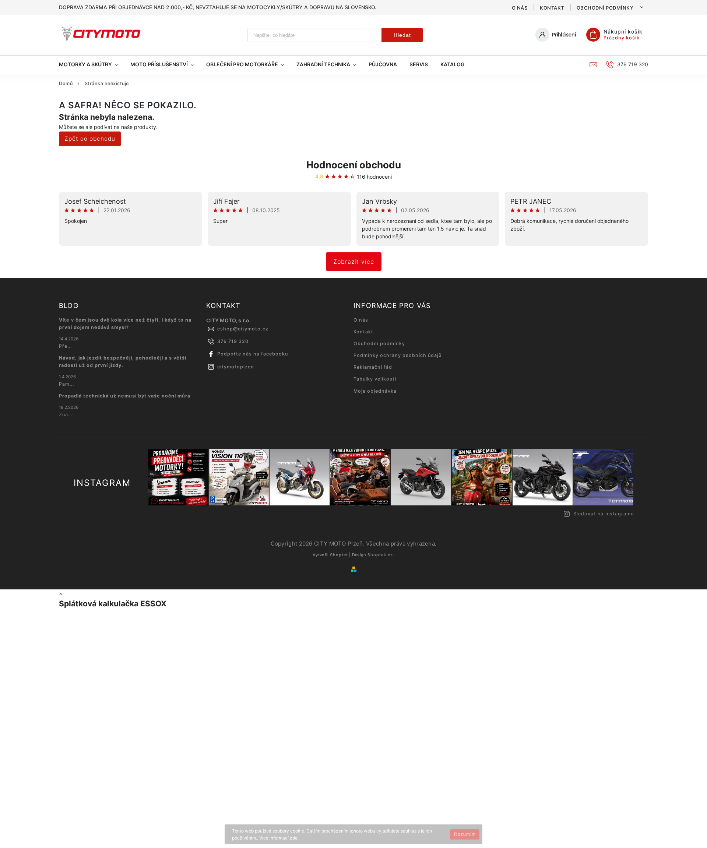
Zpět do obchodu (89, 138)
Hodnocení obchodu (353, 165)
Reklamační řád (373, 367)
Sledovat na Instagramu (603, 513)
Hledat (402, 35)
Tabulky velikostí (375, 379)
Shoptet (339, 554)
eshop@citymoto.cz (242, 329)
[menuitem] (91, 64)
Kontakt (552, 8)
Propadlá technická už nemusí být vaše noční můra (124, 396)
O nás (520, 8)
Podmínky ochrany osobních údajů (398, 355)
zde (294, 838)
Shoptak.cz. (380, 554)
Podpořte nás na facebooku (252, 354)
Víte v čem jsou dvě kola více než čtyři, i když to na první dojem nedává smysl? (125, 323)
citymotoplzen (235, 366)
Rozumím (465, 834)
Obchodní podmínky (605, 8)
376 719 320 (233, 341)
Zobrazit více (353, 261)
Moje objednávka (375, 391)
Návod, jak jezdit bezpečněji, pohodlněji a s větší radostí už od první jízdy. (122, 361)
